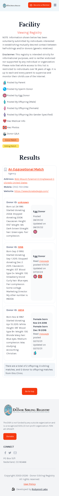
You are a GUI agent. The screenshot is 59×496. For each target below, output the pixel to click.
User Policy (30, 484)
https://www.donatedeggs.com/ (31, 191)
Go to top (29, 391)
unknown (23, 202)
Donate (10, 436)
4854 (21, 310)
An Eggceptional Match (26, 169)
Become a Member (41, 5)
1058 (20, 247)
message (44, 261)
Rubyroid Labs (40, 489)
